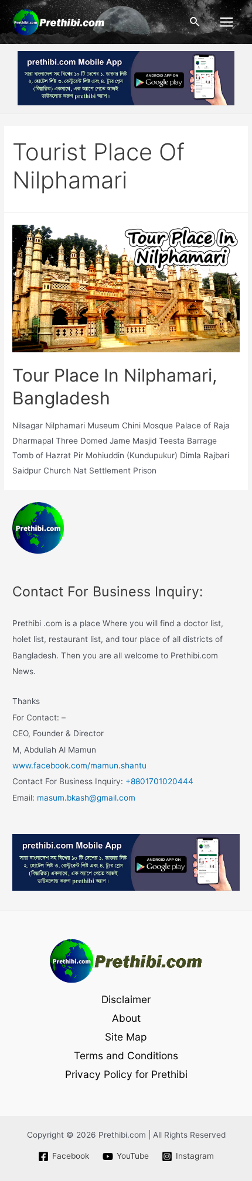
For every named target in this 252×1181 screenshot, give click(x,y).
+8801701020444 (159, 781)
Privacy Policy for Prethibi (126, 1074)
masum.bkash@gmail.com (86, 797)
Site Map (126, 1037)
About (126, 1018)
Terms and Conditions (126, 1055)
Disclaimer (126, 999)
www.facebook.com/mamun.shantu (79, 765)
